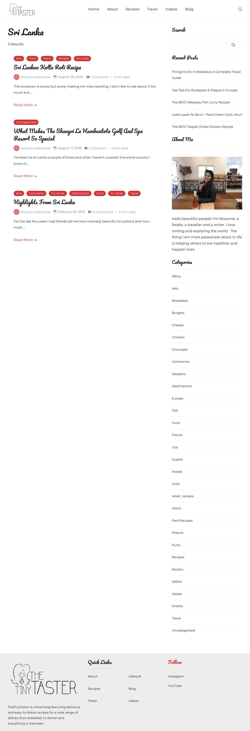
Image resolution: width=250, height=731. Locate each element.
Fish (175, 410)
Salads (177, 594)
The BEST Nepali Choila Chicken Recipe (202, 127)
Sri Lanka (82, 58)
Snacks (177, 606)
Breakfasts (180, 301)
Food (32, 58)
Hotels (177, 472)
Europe (177, 398)
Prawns (177, 533)
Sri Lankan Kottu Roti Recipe (47, 67)
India (176, 484)
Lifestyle (135, 676)
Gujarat (177, 459)
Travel (152, 9)
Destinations (80, 193)
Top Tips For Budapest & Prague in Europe (205, 90)
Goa (175, 447)
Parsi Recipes (182, 520)
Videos (171, 9)
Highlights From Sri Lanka (44, 202)
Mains (47, 58)
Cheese (178, 325)
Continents (36, 193)
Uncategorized (26, 122)
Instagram (176, 676)
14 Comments (103, 212)
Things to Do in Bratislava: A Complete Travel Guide (206, 75)
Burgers (178, 313)
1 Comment (99, 77)
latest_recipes (183, 496)
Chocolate (180, 349)
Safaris (177, 581)
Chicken (178, 337)
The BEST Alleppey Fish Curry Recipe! (201, 102)
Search (178, 30)
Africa (176, 276)
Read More (23, 105)
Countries (57, 193)
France (177, 435)
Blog (189, 9)
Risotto (177, 569)
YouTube (175, 686)
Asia (19, 58)
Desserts (179, 374)
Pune (176, 545)
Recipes (132, 9)
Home (93, 9)
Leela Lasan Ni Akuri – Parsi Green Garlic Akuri (207, 114)
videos (134, 701)
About (112, 9)
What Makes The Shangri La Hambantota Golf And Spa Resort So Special (78, 134)
